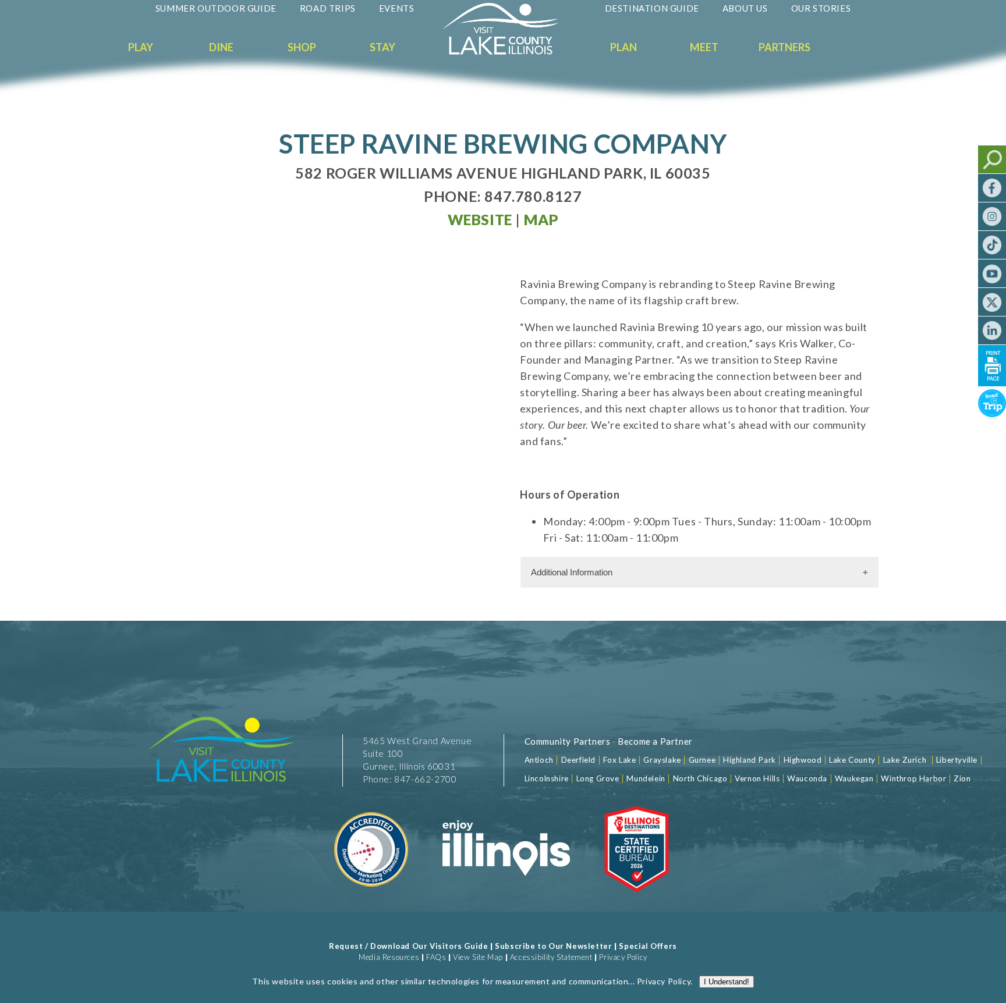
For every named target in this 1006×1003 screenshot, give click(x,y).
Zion (962, 778)
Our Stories (821, 8)
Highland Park (749, 759)
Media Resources (389, 957)
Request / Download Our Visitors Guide (408, 946)
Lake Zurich (905, 759)
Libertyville (956, 759)
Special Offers (647, 946)
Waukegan (854, 778)
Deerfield (578, 759)
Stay (382, 47)
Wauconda (807, 778)
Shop (302, 47)
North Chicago (700, 778)
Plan (623, 47)
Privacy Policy (623, 957)
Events (397, 8)
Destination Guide (652, 8)
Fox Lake (619, 759)
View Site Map (478, 957)
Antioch (539, 759)
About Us (745, 8)
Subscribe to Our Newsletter (553, 946)
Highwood (803, 759)
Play (140, 47)
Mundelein (645, 778)
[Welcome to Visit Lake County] (509, 51)
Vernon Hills (757, 778)
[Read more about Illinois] (506, 899)
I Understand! (726, 981)
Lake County (851, 759)
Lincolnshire (547, 778)
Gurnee (702, 759)
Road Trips (328, 8)
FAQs (436, 957)
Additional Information (571, 572)
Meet (704, 47)
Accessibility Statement (551, 957)
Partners (784, 47)
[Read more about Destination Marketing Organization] (372, 899)
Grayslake (662, 759)
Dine (221, 47)
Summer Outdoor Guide (216, 8)
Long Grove (597, 778)
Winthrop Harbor (913, 778)
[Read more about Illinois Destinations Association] (636, 899)
